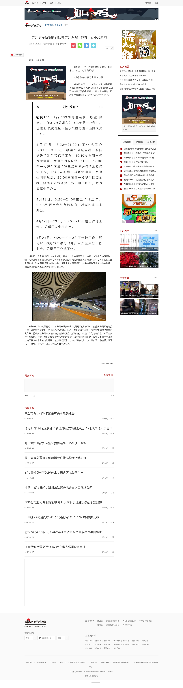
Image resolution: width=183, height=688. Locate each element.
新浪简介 (29, 662)
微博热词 (151, 142)
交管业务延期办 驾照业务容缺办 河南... (140, 189)
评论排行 (139, 142)
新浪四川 (135, 641)
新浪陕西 (116, 644)
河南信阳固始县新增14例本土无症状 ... (140, 175)
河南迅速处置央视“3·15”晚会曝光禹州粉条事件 (55, 547)
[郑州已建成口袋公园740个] (149, 252)
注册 (156, 3)
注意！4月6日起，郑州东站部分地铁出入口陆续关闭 (58, 487)
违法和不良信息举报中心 (121, 662)
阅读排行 (127, 142)
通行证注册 (105, 662)
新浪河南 (35, 3)
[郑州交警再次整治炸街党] (129, 282)
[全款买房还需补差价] (149, 282)
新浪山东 (107, 648)
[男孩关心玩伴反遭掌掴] (149, 299)
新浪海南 (98, 648)
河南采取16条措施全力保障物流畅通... (140, 171)
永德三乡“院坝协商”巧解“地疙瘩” (133, 84)
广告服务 (53, 662)
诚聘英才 (83, 662)
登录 (26, 396)
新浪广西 (116, 648)
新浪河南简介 (41, 662)
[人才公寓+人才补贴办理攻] (149, 235)
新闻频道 (58, 25)
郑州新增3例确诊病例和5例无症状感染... (141, 149)
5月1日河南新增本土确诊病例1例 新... (139, 158)
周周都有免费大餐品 (134, 126)
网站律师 (94, 662)
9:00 (59, 638)
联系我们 (73, 662)
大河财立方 (127, 625)
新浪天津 (116, 641)
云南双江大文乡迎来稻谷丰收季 (133, 76)
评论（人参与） (62, 44)
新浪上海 (107, 641)
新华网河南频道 (112, 621)
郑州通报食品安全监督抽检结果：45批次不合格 (55, 443)
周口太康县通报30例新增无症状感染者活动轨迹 (55, 458)
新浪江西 (88, 648)
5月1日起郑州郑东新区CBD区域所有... (140, 184)
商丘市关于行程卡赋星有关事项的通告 (50, 413)
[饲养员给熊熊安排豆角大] (129, 299)
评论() (105, 419)
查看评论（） (109, 375)
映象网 (100, 621)
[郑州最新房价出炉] (129, 235)
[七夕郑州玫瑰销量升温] (129, 252)
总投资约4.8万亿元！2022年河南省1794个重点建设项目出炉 (63, 532)
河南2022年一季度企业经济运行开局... (140, 180)
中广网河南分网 (145, 621)
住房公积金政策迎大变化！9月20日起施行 (137, 80)
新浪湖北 (88, 644)
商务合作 (63, 662)
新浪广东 (126, 641)
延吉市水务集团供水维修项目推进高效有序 (137, 71)
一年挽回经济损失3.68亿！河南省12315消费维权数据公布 (62, 517)
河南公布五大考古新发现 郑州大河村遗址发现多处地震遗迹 (63, 502)
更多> (156, 230)
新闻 (44, 3)
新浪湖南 (98, 644)
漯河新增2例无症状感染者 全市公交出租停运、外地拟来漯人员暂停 (68, 428)
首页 (27, 638)
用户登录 (148, 3)
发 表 (112, 396)
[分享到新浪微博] (74, 45)
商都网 (100, 625)
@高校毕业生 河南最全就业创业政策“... (140, 167)
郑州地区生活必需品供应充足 (136, 162)
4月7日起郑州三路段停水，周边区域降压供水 (54, 472)
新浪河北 (107, 644)
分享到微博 (18, 55)
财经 (59, 3)
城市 (51, 3)
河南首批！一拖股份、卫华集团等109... (140, 153)
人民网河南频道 (129, 621)
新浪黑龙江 (146, 644)
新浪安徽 (126, 644)
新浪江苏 (135, 644)
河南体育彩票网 (112, 625)
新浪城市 (88, 641)
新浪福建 (145, 641)
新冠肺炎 (109, 363)
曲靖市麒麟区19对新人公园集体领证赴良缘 (137, 89)
